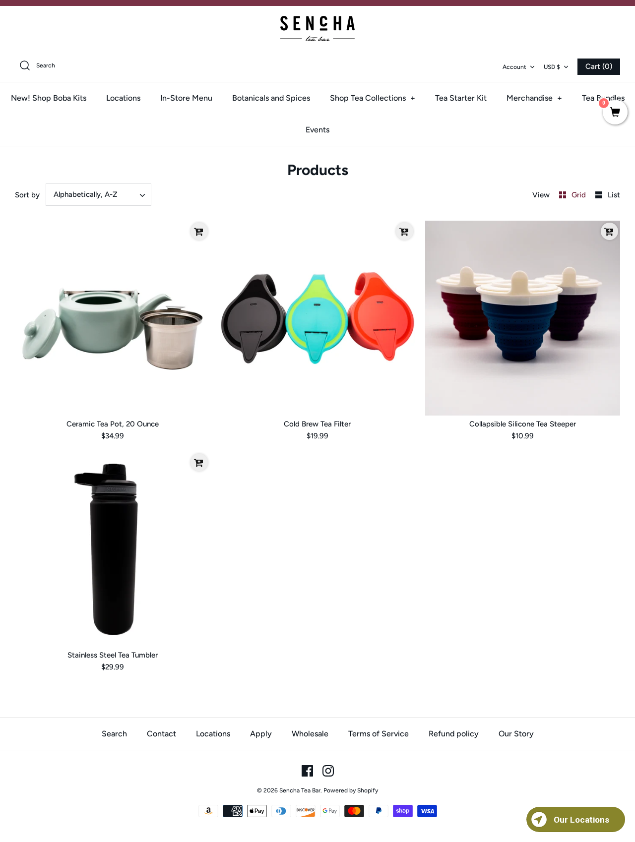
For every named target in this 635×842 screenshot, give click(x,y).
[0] (615, 113)
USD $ (552, 66)
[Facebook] (307, 771)
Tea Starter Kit (461, 98)
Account (514, 66)
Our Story (516, 733)
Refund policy (454, 733)
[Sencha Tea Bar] (317, 28)
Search (114, 733)
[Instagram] (328, 771)
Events (317, 129)
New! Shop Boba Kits (48, 98)
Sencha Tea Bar (299, 790)
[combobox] (99, 194)
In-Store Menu (186, 98)
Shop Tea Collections (372, 98)
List (614, 194)
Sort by (27, 194)
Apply (261, 733)
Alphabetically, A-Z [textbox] (86, 194)
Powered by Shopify (350, 790)
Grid (580, 194)
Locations (123, 98)
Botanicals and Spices (271, 98)
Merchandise (534, 98)
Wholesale (310, 733)
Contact (161, 733)
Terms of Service (378, 733)
